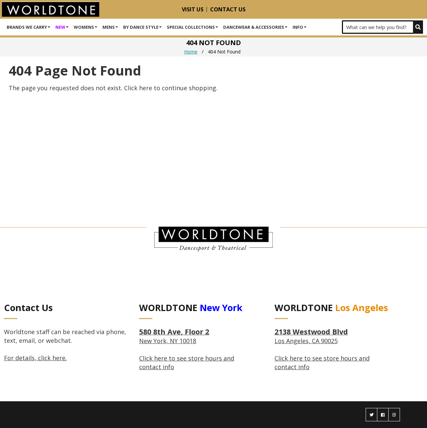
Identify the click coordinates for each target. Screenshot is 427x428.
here (145, 88)
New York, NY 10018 (174, 336)
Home (190, 51)
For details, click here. (35, 358)
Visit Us (192, 9)
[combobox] (382, 27)
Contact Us (228, 9)
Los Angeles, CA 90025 (311, 336)
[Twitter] (371, 414)
